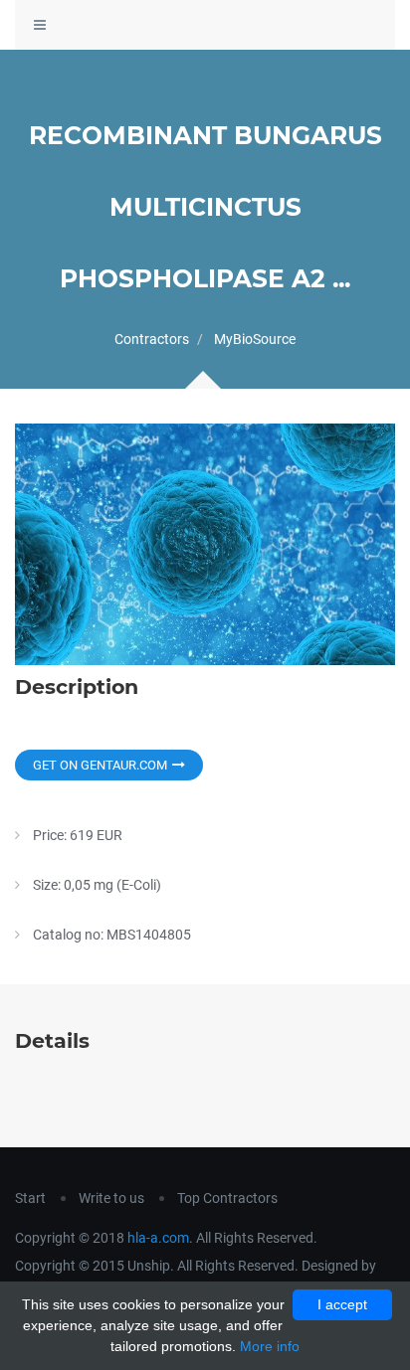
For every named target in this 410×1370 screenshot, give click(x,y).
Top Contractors (227, 1198)
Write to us (111, 1198)
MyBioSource (255, 339)
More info (270, 1346)
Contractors (151, 339)
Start (30, 1198)
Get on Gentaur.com (100, 765)
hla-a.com (158, 1238)
